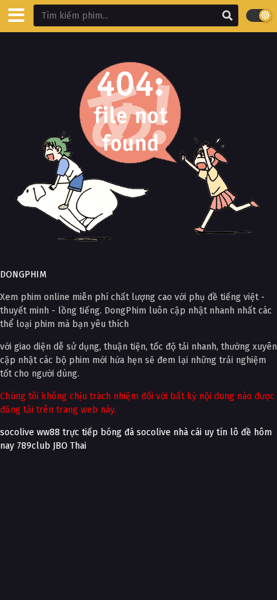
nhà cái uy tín (200, 432)
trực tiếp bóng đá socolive (116, 432)
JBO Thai (69, 445)
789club (33, 445)
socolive (17, 432)
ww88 (48, 432)
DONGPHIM (23, 274)
